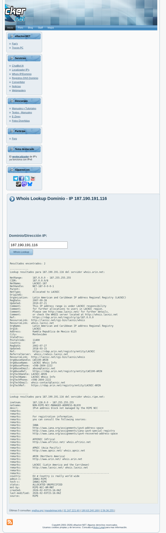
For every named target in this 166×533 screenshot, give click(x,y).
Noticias (16, 86)
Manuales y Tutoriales (24, 108)
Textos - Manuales (22, 112)
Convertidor (18, 82)
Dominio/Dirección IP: (28, 236)
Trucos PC (17, 47)
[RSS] (9, 522)
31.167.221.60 (72, 510)
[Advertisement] (82, 217)
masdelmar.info (53, 510)
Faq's (15, 43)
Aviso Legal (99, 527)
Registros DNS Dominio (25, 78)
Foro (14, 138)
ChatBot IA (18, 65)
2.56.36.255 (107, 510)
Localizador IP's (20, 69)
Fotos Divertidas (21, 120)
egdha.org (38, 510)
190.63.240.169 (90, 510)
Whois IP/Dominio (22, 74)
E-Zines (16, 116)
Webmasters (19, 90)
